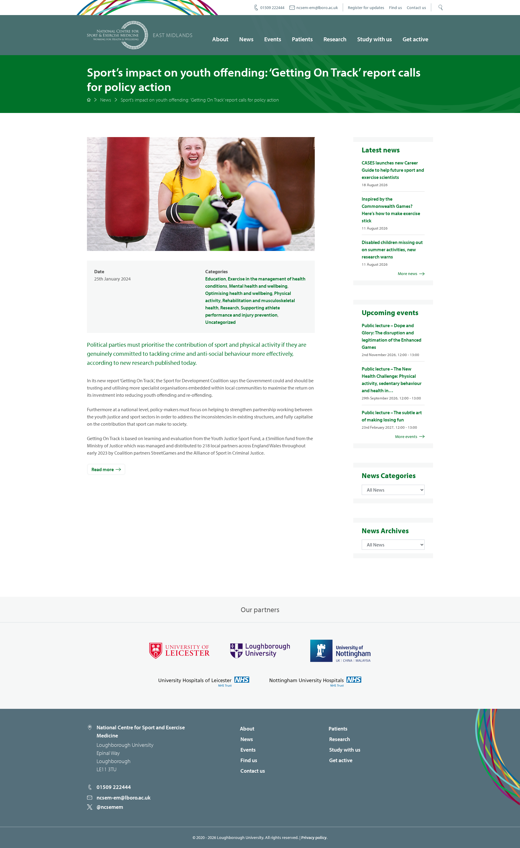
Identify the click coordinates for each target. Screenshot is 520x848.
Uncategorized (220, 322)
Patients (302, 39)
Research (334, 39)
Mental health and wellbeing (258, 286)
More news (407, 273)
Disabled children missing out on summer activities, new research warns (392, 249)
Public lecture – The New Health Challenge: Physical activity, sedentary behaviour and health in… (392, 379)
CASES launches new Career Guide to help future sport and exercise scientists (393, 170)
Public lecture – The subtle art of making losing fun (392, 416)
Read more (102, 469)
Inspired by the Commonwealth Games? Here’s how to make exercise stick (391, 210)
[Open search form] (440, 7)
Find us (395, 7)
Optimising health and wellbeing (238, 293)
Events (272, 39)
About (220, 39)
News (246, 39)
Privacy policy (314, 837)
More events (406, 436)
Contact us (416, 7)
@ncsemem (110, 806)
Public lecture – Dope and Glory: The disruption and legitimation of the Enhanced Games (391, 336)
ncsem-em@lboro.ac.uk (317, 7)
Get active (415, 39)
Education (215, 279)
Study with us (374, 39)
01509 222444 (272, 7)
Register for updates (366, 7)
